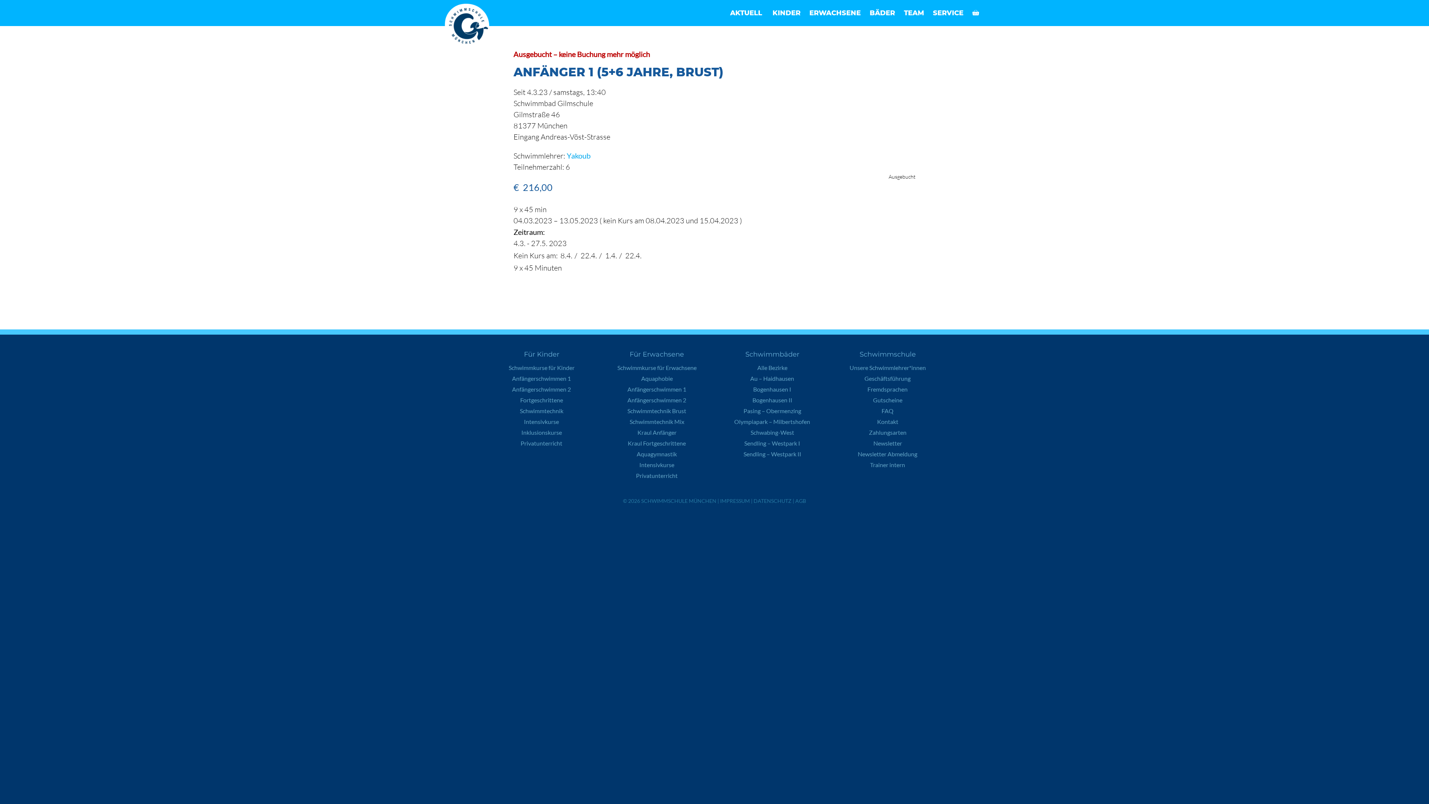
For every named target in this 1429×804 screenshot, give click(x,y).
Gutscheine (887, 399)
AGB (800, 501)
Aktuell (746, 13)
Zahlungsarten (888, 432)
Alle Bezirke (772, 367)
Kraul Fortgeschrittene (657, 443)
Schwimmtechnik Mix (657, 421)
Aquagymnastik (657, 453)
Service (948, 13)
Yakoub (579, 155)
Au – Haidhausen (772, 378)
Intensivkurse (541, 421)
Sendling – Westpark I (772, 443)
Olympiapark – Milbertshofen (772, 421)
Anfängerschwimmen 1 (541, 378)
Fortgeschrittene (541, 399)
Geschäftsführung (887, 378)
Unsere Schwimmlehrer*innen (888, 367)
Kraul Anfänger (657, 432)
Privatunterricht (541, 443)
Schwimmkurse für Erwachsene (657, 367)
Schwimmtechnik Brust (656, 410)
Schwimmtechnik (541, 410)
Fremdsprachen (887, 389)
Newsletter (887, 443)
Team (914, 13)
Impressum (735, 501)
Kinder (786, 13)
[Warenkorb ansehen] (975, 13)
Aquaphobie (657, 378)
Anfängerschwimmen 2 (541, 389)
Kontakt (887, 421)
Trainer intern (887, 464)
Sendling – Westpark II (772, 453)
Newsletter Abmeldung (887, 453)
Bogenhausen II (772, 399)
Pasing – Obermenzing (772, 410)
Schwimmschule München (678, 501)
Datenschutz (773, 501)
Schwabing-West (772, 432)
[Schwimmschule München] (469, 26)
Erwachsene (835, 13)
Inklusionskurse (541, 432)
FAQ (887, 410)
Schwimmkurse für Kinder (542, 367)
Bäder (882, 13)
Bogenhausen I (772, 389)
